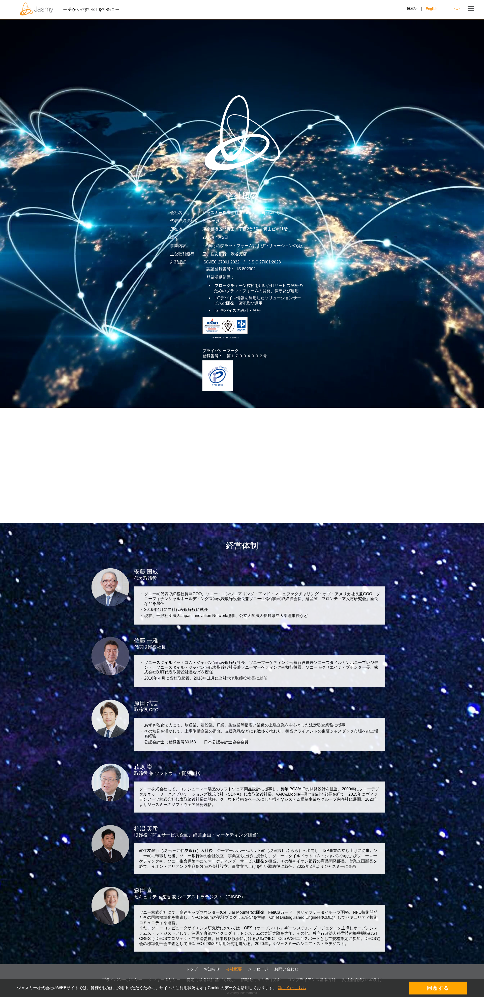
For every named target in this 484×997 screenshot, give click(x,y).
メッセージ (258, 969)
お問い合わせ (286, 969)
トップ (192, 969)
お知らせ (212, 969)
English (431, 9)
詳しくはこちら (292, 988)
